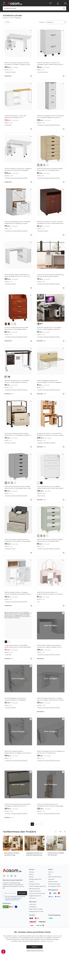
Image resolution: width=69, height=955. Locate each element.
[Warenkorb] (65, 3)
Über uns (50, 872)
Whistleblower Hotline (54, 886)
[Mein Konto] (58, 3)
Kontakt (31, 876)
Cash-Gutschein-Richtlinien (37, 893)
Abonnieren (22, 893)
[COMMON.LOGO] (15, 3)
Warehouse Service (34, 888)
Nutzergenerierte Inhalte (36, 911)
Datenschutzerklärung (54, 876)
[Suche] (64, 8)
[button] (55, 831)
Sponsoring (32, 898)
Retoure (31, 874)
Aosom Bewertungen (54, 884)
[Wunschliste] (50, 3)
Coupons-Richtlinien (35, 891)
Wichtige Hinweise (34, 884)
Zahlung (31, 872)
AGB (18, 898)
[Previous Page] (28, 824)
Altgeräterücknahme (35, 896)
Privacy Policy (49, 941)
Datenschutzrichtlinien (11, 899)
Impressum (51, 879)
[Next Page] (41, 824)
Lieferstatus (32, 904)
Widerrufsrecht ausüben (36, 909)
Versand (31, 881)
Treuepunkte (32, 906)
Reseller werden (53, 881)
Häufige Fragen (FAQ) (35, 879)
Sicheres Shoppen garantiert (37, 886)
